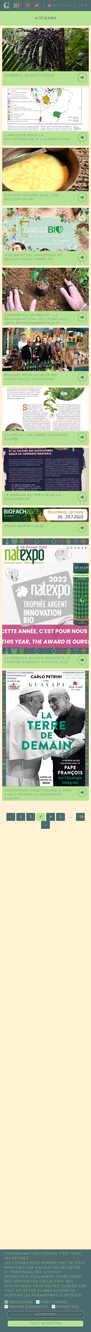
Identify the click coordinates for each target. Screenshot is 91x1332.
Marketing (67, 1307)
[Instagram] (27, 5)
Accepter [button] (45, 1314)
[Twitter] (36, 5)
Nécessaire (21, 1302)
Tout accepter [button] (45, 1323)
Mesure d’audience (28, 1307)
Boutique (61, 5)
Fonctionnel (54, 1302)
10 (81, 816)
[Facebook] (18, 5)
